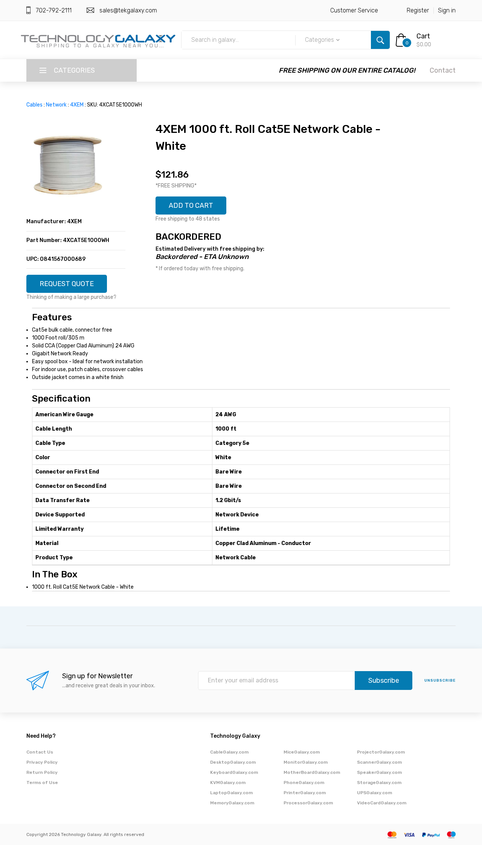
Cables (34, 105)
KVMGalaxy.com (228, 782)
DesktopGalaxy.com (233, 762)
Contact (443, 70)
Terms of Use (42, 782)
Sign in (447, 10)
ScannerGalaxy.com (379, 762)
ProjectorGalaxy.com (381, 752)
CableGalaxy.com (229, 752)
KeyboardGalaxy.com (234, 772)
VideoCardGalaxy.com (381, 802)
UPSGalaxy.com (374, 792)
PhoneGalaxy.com (304, 782)
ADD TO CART (191, 205)
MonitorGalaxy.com (306, 762)
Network (56, 105)
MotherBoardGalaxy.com (312, 772)
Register (418, 10)
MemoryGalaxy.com (232, 802)
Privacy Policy (42, 762)
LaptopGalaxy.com (231, 792)
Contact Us (39, 752)
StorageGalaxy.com (379, 782)
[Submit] (380, 40)
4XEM (77, 105)
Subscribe (383, 680)
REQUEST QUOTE (67, 284)
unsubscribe (440, 680)
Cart (423, 36)
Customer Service (354, 10)
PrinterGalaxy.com (305, 792)
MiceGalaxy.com (302, 752)
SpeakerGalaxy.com (379, 772)
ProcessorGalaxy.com (308, 802)
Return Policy (42, 772)
